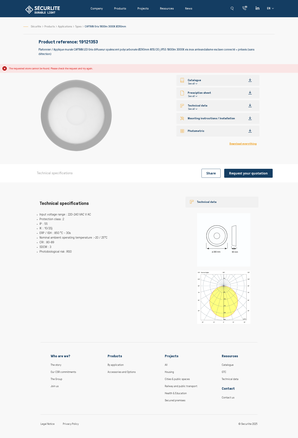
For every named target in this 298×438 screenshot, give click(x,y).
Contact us (228, 397)
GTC (224, 372)
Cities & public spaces (177, 379)
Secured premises (175, 400)
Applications (65, 26)
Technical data (207, 201)
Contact (228, 388)
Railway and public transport (181, 386)
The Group (56, 379)
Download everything (243, 143)
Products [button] (120, 8)
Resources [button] (167, 8)
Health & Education (176, 393)
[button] (232, 8)
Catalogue (228, 365)
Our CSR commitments (63, 372)
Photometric (196, 130)
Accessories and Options (122, 372)
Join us (55, 386)
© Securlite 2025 (247, 424)
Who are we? (60, 356)
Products (49, 26)
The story (56, 365)
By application (116, 365)
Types (78, 26)
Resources (230, 356)
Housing (169, 372)
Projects (171, 356)
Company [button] (97, 8)
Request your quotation (248, 173)
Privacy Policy (71, 424)
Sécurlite (36, 26)
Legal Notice (48, 424)
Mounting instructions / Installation (211, 118)
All (166, 365)
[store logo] (42, 9)
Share (211, 173)
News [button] (188, 8)
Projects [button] (143, 8)
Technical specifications (55, 172)
